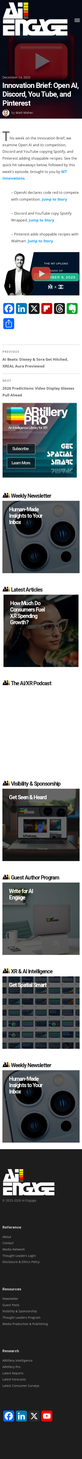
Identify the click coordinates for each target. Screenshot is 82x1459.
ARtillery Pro (11, 1367)
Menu (77, 20)
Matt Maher (24, 113)
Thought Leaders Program (21, 1317)
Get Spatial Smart (27, 985)
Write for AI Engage (21, 894)
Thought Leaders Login (19, 1256)
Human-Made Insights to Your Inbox (25, 515)
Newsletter (10, 1299)
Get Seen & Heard (27, 797)
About (6, 1237)
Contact (8, 1243)
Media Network (13, 1249)
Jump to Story (54, 199)
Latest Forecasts (14, 1379)
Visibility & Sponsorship (19, 1311)
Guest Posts (10, 1305)
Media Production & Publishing (25, 1324)
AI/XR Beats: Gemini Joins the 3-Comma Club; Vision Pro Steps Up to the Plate (32, 616)
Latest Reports (12, 1373)
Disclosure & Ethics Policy (21, 1262)
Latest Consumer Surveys (20, 1386)
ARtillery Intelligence (17, 1360)
